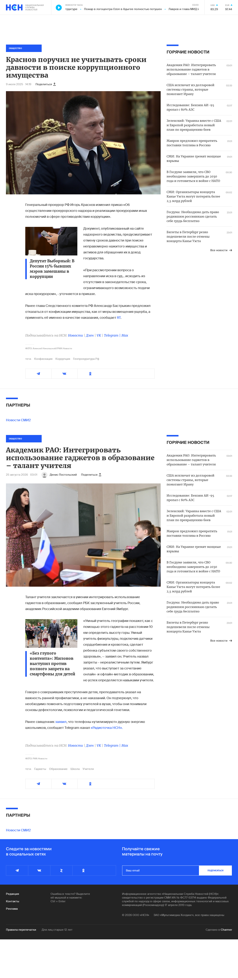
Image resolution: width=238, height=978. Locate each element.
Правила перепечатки (21, 930)
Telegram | (112, 335)
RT (119, 317)
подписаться (215, 870)
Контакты (12, 901)
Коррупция (62, 359)
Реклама (12, 909)
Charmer (226, 930)
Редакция (12, 894)
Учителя (88, 769)
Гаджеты (40, 769)
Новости (75, 335)
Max (124, 335)
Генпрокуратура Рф (86, 359)
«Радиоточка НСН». (107, 728)
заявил (61, 722)
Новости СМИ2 (18, 420)
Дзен (90, 335)
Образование (58, 769)
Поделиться (44, 84)
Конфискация (43, 359)
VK (99, 335)
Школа (75, 769)
